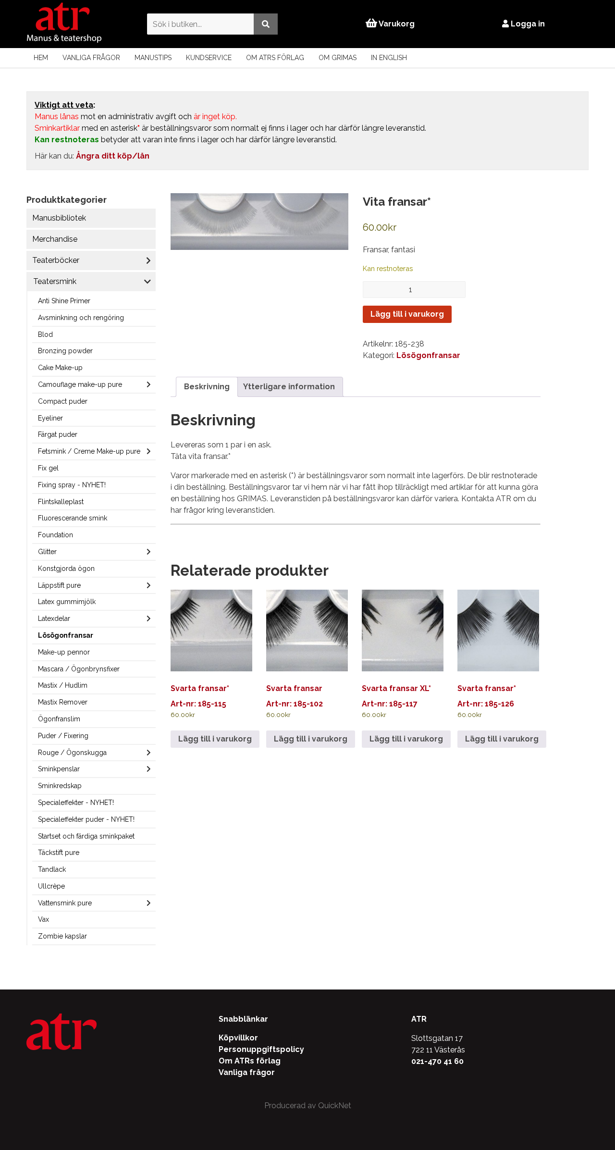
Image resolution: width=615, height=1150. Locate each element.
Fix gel (48, 468)
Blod (45, 334)
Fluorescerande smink (72, 518)
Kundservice (209, 58)
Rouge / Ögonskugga (72, 752)
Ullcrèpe (51, 886)
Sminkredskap (60, 786)
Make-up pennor (64, 652)
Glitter (47, 552)
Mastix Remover (62, 702)
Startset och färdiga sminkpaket (86, 836)
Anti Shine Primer (64, 301)
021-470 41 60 (437, 1061)
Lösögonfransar (65, 635)
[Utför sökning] (266, 23)
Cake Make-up (60, 367)
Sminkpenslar (59, 769)
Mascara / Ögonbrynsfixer (79, 669)
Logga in (527, 23)
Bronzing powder (65, 351)
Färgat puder (57, 434)
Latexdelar (54, 618)
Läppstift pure (59, 585)
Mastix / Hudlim (62, 685)
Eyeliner (50, 418)
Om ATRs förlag (275, 58)
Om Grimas (338, 58)
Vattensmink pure (65, 903)
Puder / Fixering (63, 736)
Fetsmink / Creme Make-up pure (89, 451)
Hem (41, 58)
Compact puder (62, 401)
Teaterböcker (55, 260)
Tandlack (52, 869)
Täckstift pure (58, 852)
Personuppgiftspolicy (261, 1049)
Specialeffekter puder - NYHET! (86, 819)
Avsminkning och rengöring (81, 318)
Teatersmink (54, 281)
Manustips (153, 58)
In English (389, 58)
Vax (43, 919)
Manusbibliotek (59, 218)
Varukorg (396, 23)
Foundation (55, 535)
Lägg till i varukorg (407, 314)
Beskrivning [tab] (207, 386)
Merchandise (54, 239)
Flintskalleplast (61, 502)
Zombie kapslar (62, 936)
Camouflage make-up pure (80, 384)
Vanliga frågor (91, 58)
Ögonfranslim (59, 719)
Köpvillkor (238, 1037)
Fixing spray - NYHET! (72, 485)
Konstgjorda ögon (66, 568)
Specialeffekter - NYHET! (76, 802)
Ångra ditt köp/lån (112, 156)
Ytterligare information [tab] (289, 386)
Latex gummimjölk (67, 602)
